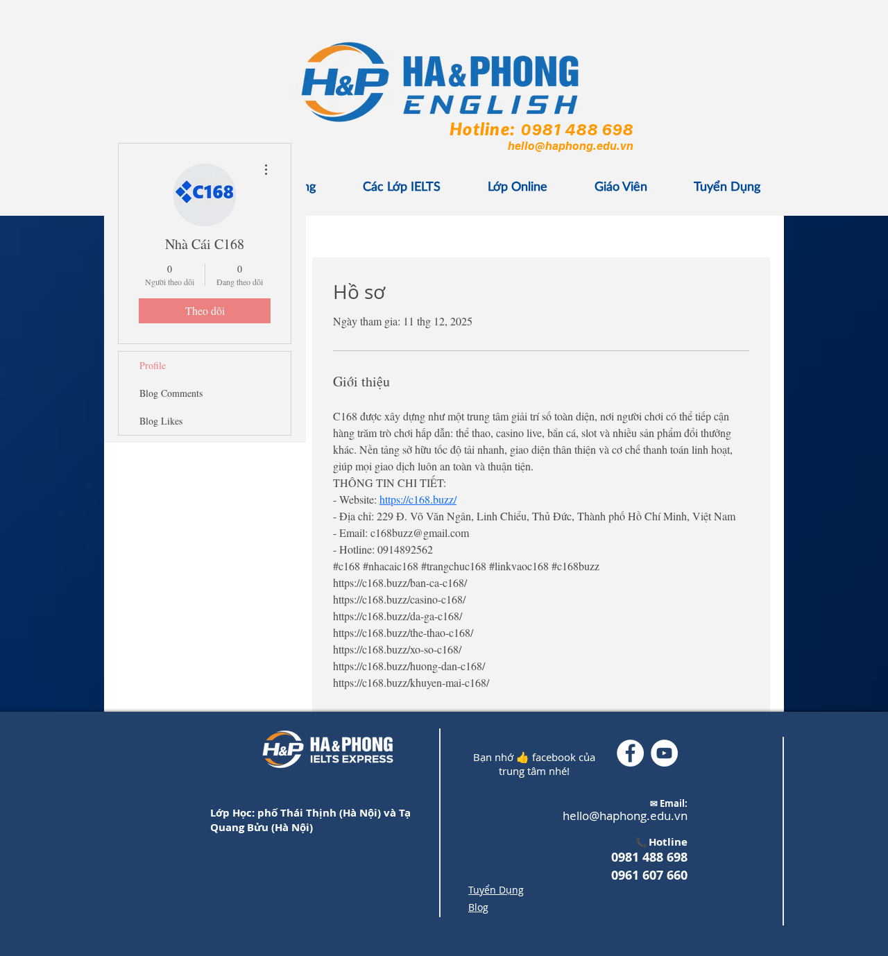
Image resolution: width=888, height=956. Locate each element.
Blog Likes (160, 420)
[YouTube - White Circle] (664, 753)
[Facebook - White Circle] (630, 753)
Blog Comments (171, 393)
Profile (152, 365)
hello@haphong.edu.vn (570, 146)
